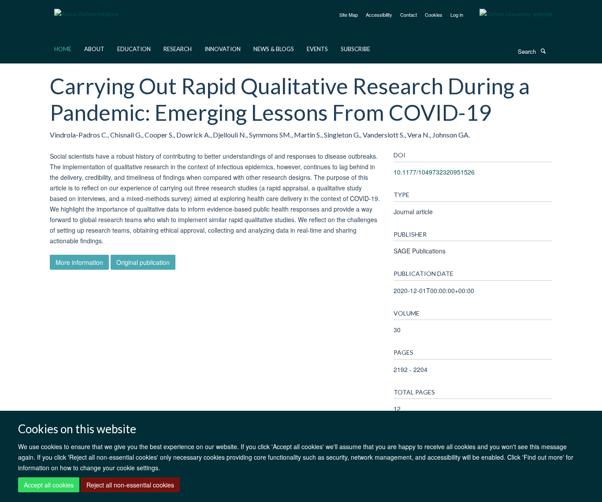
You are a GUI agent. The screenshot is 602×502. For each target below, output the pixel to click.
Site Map (348, 14)
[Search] (543, 51)
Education (134, 48)
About (94, 48)
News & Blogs (273, 48)
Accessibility (379, 14)
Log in (456, 14)
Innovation (222, 48)
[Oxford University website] (509, 14)
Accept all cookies (49, 484)
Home (62, 48)
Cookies (433, 14)
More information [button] (79, 262)
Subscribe (355, 48)
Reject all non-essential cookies (130, 484)
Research (178, 48)
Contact (408, 14)
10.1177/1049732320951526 (434, 171)
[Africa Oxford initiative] (86, 8)
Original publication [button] (143, 262)
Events (317, 48)
